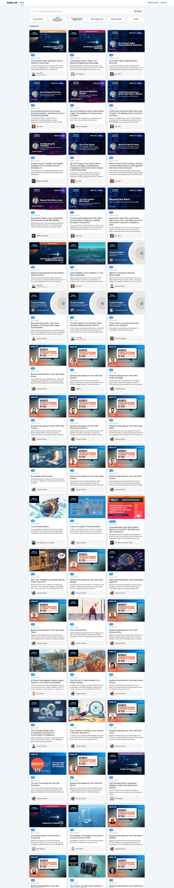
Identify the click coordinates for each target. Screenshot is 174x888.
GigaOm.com (152, 2)
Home (22, 2)
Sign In (163, 2)
